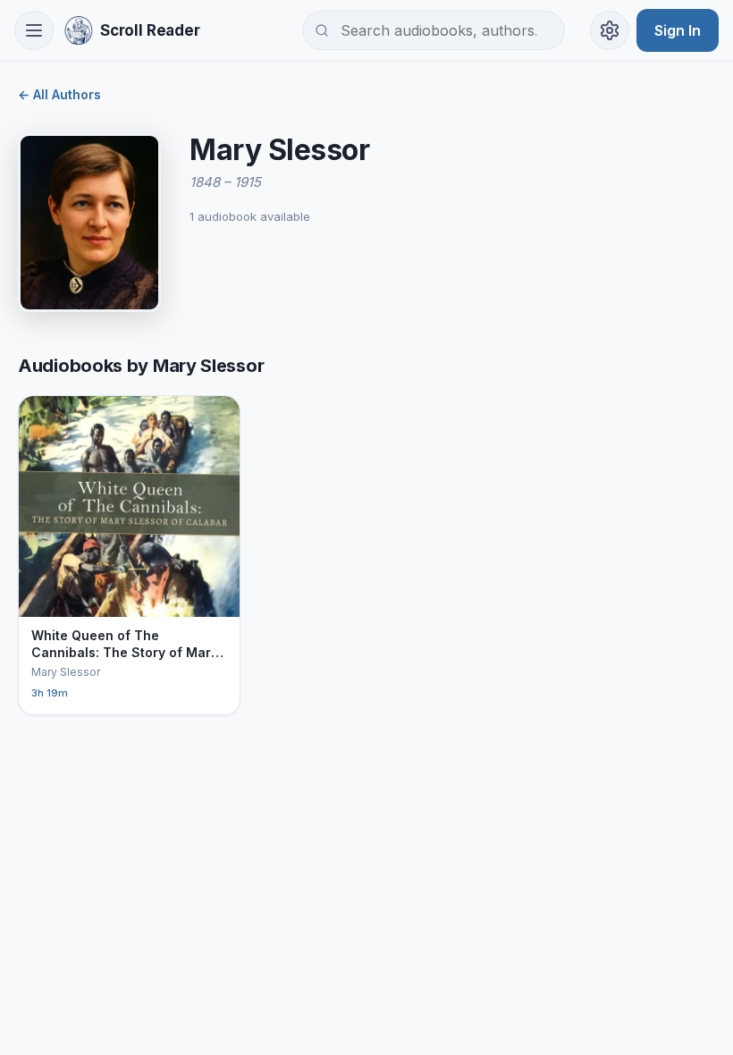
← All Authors (59, 94)
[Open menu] (34, 30)
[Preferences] (609, 30)
